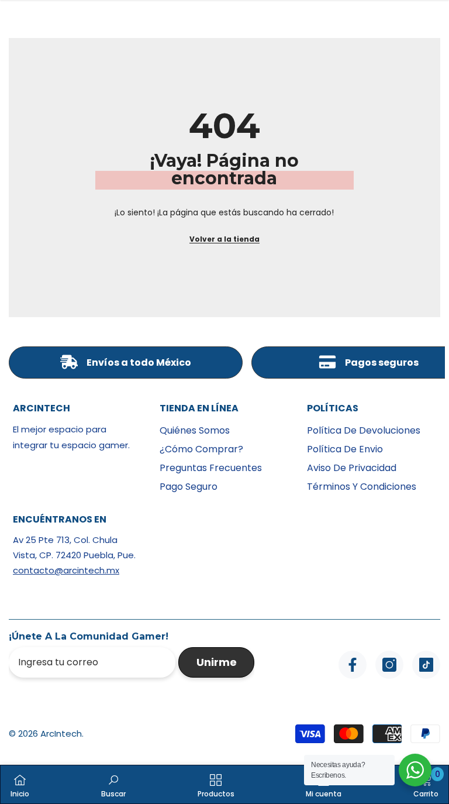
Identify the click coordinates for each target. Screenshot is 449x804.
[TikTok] (426, 665)
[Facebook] (353, 665)
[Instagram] (389, 665)
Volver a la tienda (224, 239)
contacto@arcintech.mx (66, 570)
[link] (113, 784)
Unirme (216, 662)
